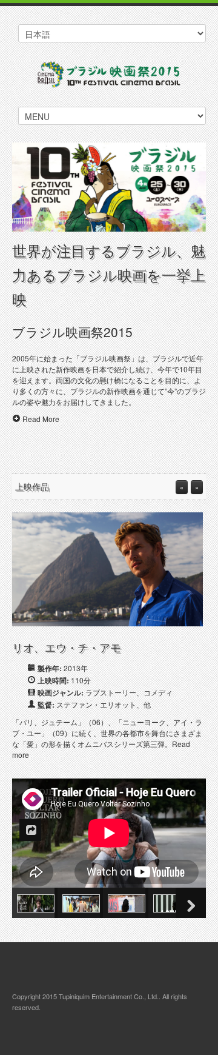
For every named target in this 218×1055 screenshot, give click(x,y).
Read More (40, 419)
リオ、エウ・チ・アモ (66, 647)
